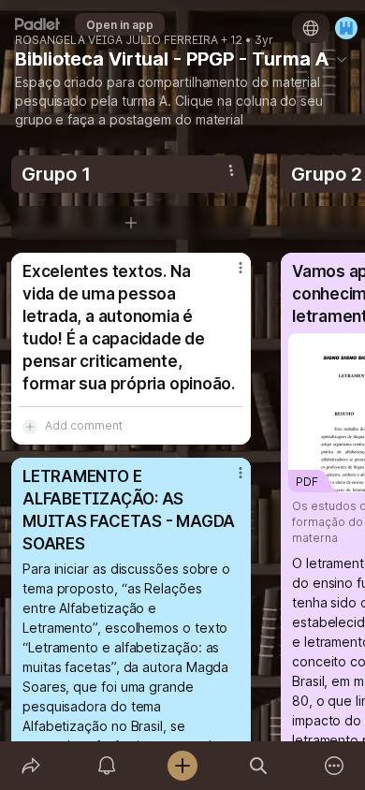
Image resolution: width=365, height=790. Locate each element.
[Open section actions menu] (231, 170)
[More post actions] (228, 275)
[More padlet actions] (334, 765)
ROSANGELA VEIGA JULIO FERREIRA (116, 40)
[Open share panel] (30, 765)
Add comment (84, 425)
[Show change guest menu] (346, 28)
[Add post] (182, 765)
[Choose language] (310, 28)
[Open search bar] (258, 765)
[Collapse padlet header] (341, 59)
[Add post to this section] (131, 223)
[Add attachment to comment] (30, 426)
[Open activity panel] (106, 765)
